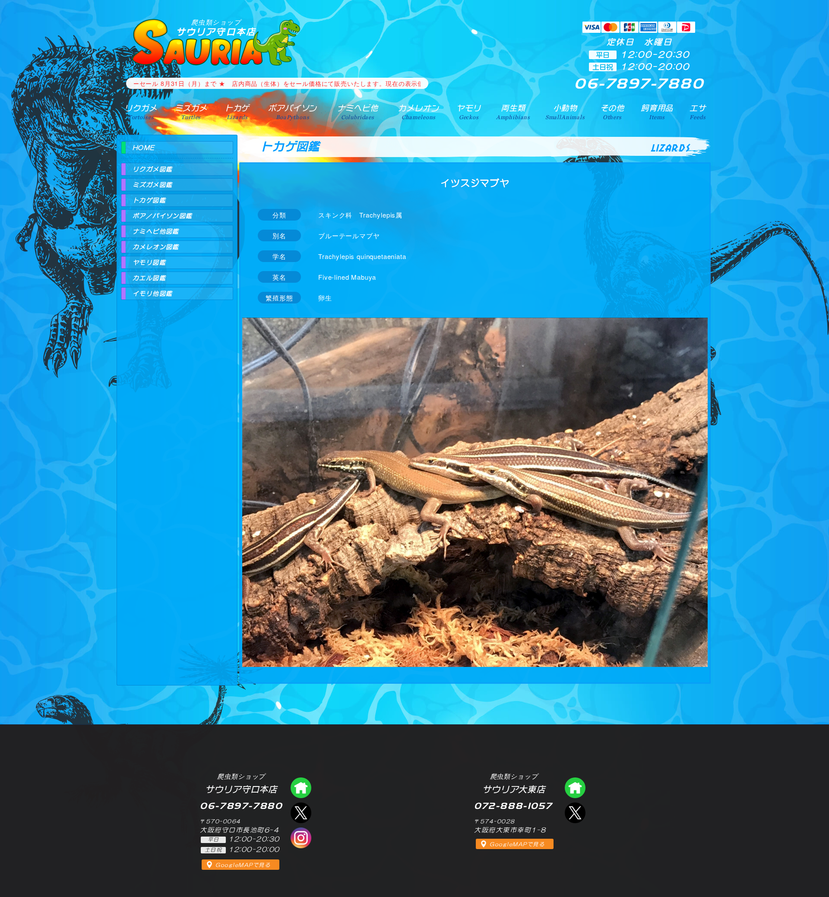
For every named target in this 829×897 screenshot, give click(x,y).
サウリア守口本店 (216, 27)
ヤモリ (468, 111)
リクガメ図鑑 (152, 169)
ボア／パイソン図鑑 (163, 216)
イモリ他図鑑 (152, 294)
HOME (144, 148)
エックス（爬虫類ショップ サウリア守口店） (301, 812)
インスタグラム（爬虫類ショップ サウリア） (301, 838)
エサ (698, 111)
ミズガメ (191, 111)
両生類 (513, 111)
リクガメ (140, 111)
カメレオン (418, 111)
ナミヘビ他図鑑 (156, 231)
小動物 (565, 111)
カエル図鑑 (149, 278)
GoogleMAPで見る (242, 865)
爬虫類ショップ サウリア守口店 (301, 787)
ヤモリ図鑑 (149, 262)
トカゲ (237, 111)
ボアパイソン (292, 111)
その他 (612, 111)
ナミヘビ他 (357, 111)
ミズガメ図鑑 (152, 185)
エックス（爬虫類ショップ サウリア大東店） (575, 812)
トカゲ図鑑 (149, 200)
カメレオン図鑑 (156, 247)
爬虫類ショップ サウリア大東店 (575, 787)
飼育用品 (657, 111)
